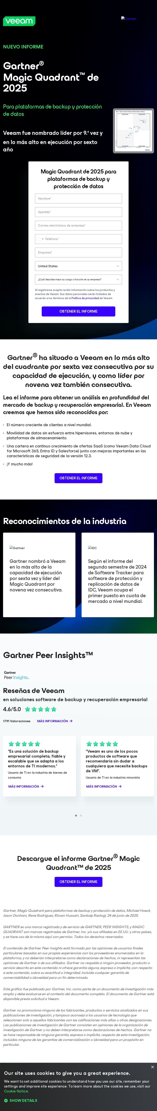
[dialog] (78, 1087)
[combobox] (40, 239)
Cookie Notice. (16, 1091)
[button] (76, 816)
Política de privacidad (85, 298)
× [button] (152, 1067)
